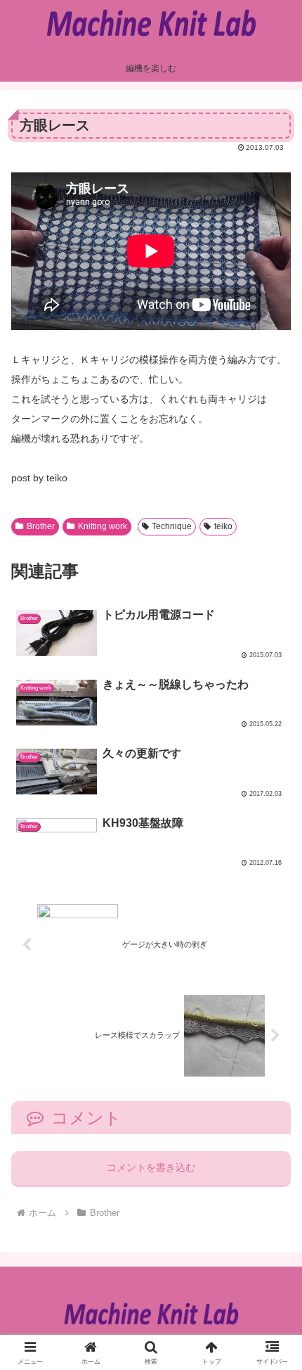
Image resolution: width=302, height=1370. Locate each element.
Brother (41, 526)
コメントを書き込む (151, 1167)
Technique (172, 526)
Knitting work (102, 526)
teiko (223, 526)
